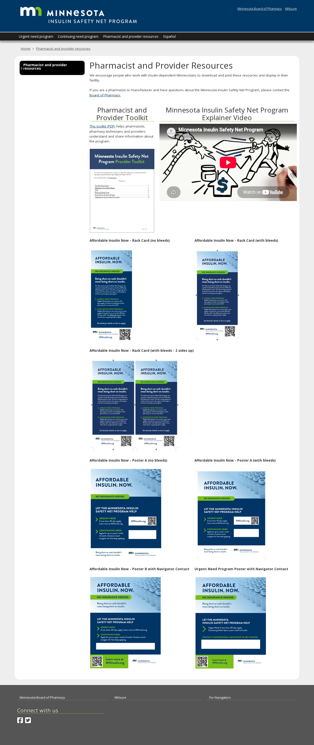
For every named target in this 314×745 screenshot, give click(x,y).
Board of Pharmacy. (105, 95)
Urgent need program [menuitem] (36, 36)
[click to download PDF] (217, 294)
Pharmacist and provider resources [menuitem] (130, 36)
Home (25, 48)
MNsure (291, 8)
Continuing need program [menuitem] (78, 36)
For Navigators (220, 697)
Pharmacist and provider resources (63, 48)
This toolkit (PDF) (102, 126)
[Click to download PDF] (122, 191)
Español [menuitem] (169, 36)
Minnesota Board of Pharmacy (259, 8)
